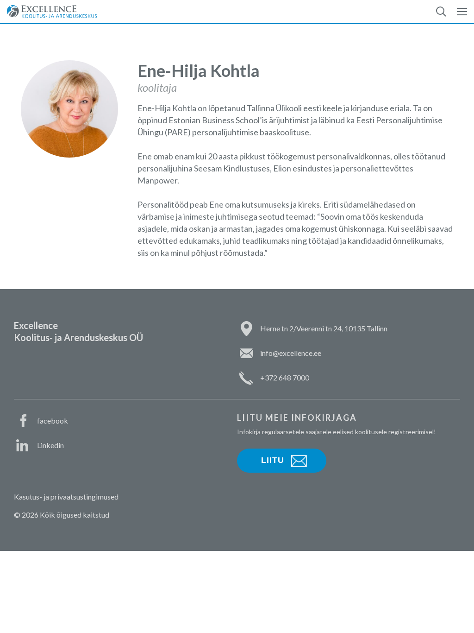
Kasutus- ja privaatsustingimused (66, 496)
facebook (52, 420)
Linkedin (50, 445)
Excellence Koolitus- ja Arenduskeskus (52, 11)
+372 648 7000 (284, 377)
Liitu (272, 460)
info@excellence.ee (290, 352)
